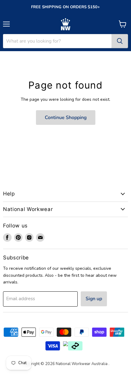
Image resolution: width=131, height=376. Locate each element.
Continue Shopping (66, 117)
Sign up (94, 298)
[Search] (120, 41)
